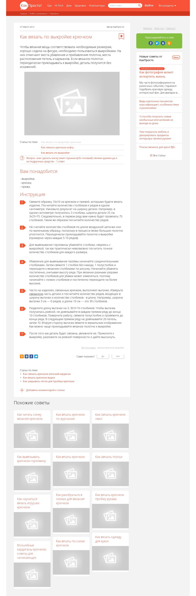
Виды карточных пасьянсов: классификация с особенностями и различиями (159, 105)
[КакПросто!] (30, 6)
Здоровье (80, 5)
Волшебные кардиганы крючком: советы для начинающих (32, 551)
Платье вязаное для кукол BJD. (157, 147)
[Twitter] (157, 43)
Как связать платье (109, 457)
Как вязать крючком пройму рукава (109, 497)
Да (103, 356)
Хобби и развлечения (38, 13)
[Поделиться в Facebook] (31, 356)
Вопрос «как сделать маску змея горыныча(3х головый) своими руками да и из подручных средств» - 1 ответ (71, 159)
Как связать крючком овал (110, 416)
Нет (118, 356)
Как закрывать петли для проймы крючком (48, 381)
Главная (23, 13)
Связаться (170, 28)
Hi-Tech (59, 5)
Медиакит (147, 28)
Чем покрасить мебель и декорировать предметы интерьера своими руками (155, 135)
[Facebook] (151, 43)
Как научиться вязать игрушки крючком (28, 503)
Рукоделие (54, 13)
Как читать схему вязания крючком (29, 416)
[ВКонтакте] (163, 43)
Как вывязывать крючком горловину (31, 459)
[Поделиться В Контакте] (26, 356)
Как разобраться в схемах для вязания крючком (70, 499)
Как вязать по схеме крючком (70, 543)
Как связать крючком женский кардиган (47, 374)
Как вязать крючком (70, 457)
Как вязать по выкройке (55, 152)
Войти (149, 5)
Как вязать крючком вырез (39, 377)
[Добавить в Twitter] (36, 356)
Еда (49, 5)
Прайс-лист (159, 28)
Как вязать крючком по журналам (70, 416)
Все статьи (159, 155)
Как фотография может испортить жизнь (156, 74)
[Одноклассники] (169, 43)
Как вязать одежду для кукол (108, 539)
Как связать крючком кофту (57, 147)
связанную (36, 294)
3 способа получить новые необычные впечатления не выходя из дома (156, 120)
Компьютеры (97, 5)
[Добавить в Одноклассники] (22, 356)
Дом (69, 5)
